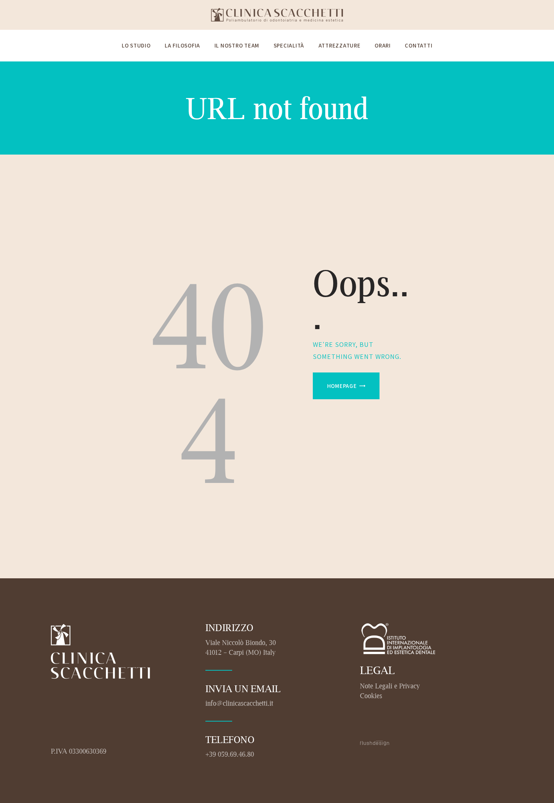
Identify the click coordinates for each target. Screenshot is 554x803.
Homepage (342, 385)
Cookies (371, 695)
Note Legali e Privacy (390, 686)
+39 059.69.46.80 (229, 754)
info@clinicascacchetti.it (239, 703)
